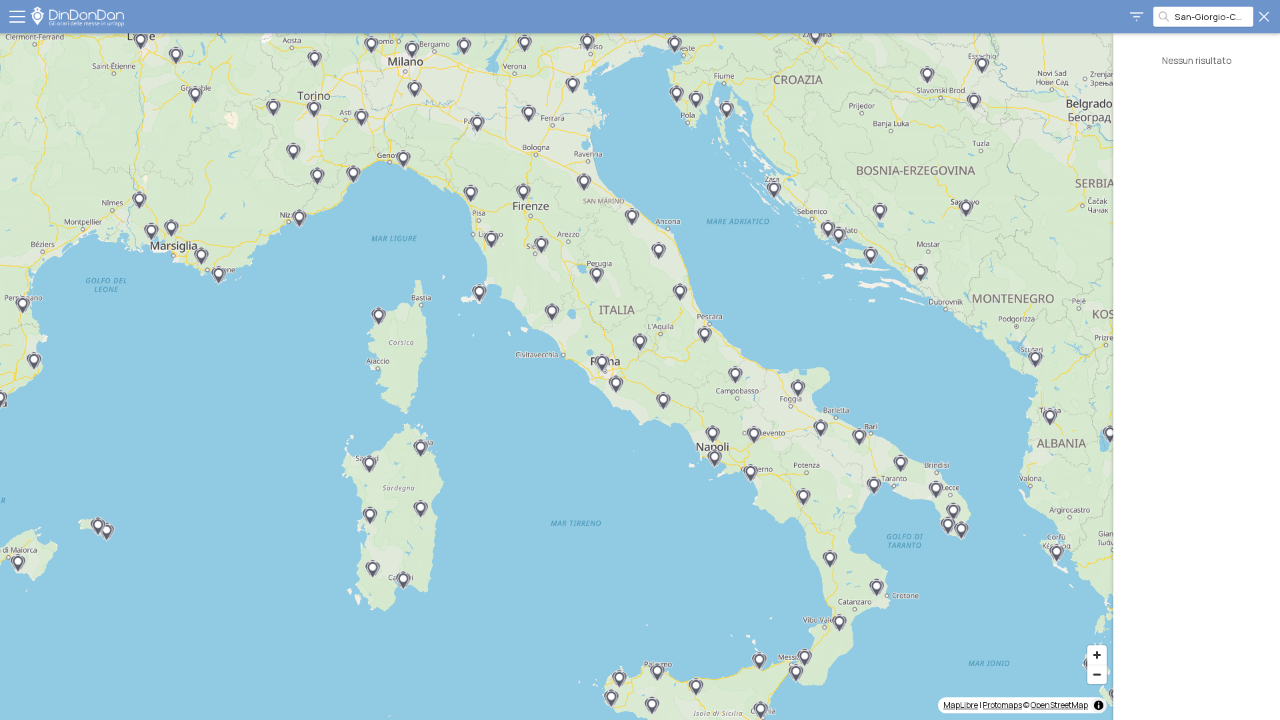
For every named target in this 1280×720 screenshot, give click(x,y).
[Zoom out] (1097, 674)
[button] (176, 56)
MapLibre (960, 705)
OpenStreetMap (1059, 705)
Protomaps (1002, 705)
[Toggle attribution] (1099, 705)
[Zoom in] (1097, 655)
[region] (556, 376)
